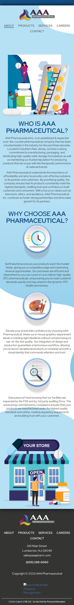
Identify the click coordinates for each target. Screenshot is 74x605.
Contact (37, 31)
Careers (63, 26)
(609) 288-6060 (37, 562)
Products (26, 26)
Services (45, 26)
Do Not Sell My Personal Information (49, 601)
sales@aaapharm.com (37, 555)
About (9, 26)
